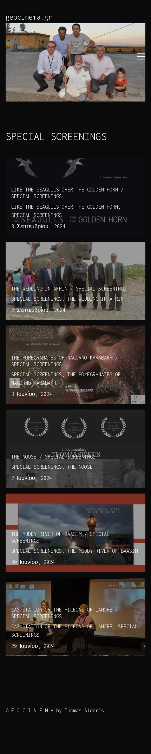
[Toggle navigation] (141, 56)
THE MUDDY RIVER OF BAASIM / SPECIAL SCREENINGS (70, 498)
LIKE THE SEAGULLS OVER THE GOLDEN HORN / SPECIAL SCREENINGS (73, 166)
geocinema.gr (29, 17)
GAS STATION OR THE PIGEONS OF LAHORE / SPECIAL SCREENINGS (70, 586)
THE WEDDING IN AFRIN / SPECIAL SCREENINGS (63, 246)
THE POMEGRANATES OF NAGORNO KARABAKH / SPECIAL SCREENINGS (70, 334)
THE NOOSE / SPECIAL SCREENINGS (48, 414)
